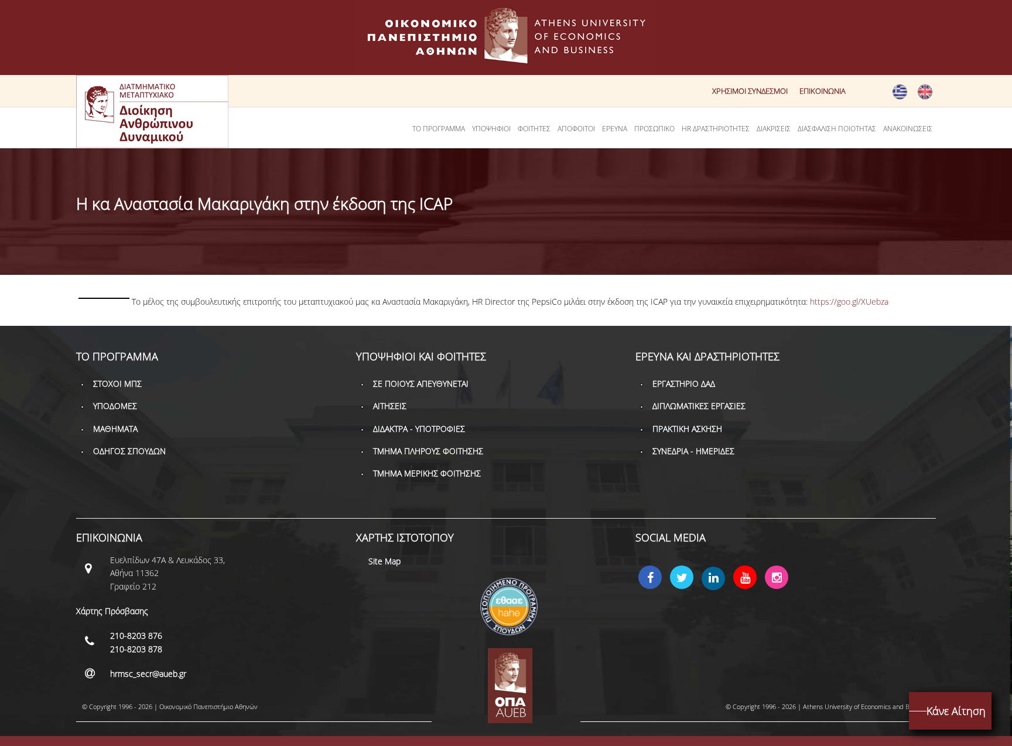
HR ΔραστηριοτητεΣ (716, 129)
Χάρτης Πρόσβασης (112, 610)
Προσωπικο (654, 129)
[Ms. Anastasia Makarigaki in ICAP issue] (925, 97)
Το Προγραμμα (438, 129)
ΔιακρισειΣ (774, 129)
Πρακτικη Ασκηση (687, 428)
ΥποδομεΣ (115, 405)
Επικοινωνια (822, 91)
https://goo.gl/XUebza (849, 301)
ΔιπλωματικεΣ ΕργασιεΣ (699, 405)
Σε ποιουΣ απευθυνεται (421, 383)
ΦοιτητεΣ (534, 129)
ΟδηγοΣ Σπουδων (129, 451)
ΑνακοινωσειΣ (907, 129)
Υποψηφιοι (491, 129)
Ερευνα (614, 129)
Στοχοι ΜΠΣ (117, 383)
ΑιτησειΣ (389, 405)
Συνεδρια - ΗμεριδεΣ (693, 451)
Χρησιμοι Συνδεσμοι (750, 91)
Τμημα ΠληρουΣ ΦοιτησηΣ (428, 451)
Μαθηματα (115, 428)
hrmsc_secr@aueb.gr (148, 673)
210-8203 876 (136, 635)
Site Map (384, 561)
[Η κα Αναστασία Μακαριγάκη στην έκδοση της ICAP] (900, 97)
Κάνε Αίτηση (956, 711)
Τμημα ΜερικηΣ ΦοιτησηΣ (427, 473)
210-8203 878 (136, 649)
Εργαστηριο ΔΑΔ (683, 383)
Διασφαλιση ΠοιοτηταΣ (837, 129)
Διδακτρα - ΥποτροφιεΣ (419, 428)
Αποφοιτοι (576, 129)
